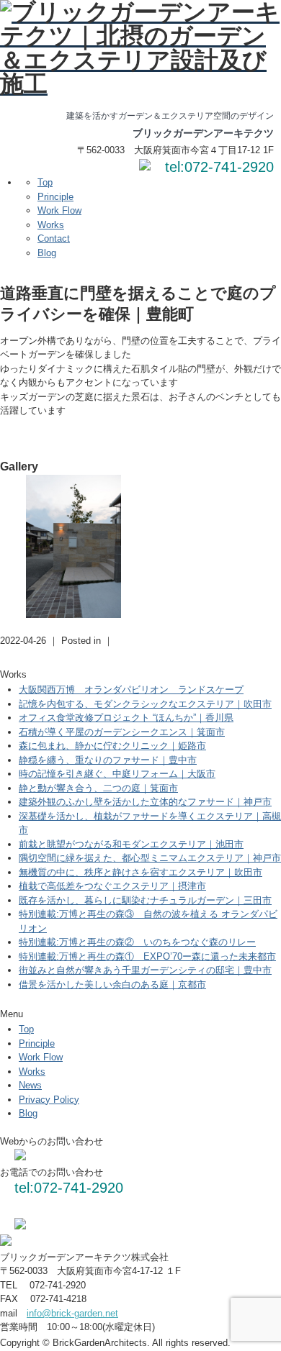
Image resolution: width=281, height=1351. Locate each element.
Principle (55, 196)
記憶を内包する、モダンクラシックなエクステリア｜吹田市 (145, 704)
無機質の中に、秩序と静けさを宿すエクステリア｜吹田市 (140, 872)
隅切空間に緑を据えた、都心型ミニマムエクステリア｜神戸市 (150, 857)
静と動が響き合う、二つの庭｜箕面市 (98, 788)
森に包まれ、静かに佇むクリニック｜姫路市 (112, 745)
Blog (46, 252)
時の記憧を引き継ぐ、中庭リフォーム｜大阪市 (117, 773)
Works (50, 224)
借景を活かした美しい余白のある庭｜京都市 (112, 984)
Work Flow (59, 210)
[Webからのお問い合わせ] (145, 167)
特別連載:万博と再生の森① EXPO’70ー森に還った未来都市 (147, 956)
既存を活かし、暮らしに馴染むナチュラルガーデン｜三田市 (145, 900)
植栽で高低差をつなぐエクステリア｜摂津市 (112, 886)
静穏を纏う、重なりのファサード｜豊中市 (108, 760)
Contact (53, 238)
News (30, 1085)
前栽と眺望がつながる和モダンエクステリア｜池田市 (131, 844)
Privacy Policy (49, 1099)
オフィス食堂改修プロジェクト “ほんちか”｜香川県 (126, 717)
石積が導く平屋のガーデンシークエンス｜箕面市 (122, 732)
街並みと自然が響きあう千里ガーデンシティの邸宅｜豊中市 (145, 970)
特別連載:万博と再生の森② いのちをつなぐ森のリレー (137, 942)
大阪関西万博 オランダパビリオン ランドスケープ (131, 689)
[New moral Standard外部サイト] (20, 1226)
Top (45, 182)
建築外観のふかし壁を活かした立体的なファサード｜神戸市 (145, 801)
